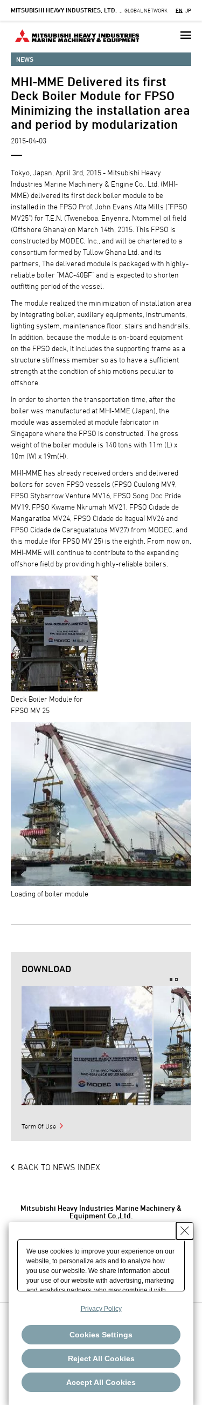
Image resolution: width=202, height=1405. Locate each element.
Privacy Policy (101, 1308)
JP (188, 10)
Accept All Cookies (101, 1382)
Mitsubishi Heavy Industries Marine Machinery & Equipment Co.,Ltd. (101, 1211)
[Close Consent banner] (184, 1230)
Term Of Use (39, 1126)
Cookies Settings (101, 1334)
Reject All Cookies (101, 1358)
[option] (87, 1045)
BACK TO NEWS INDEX (59, 1167)
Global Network (89, 10)
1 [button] (171, 979)
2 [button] (176, 979)
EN (179, 10)
